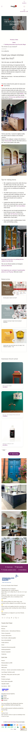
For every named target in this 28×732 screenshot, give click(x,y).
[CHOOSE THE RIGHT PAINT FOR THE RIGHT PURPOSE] (14, 312)
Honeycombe (8, 140)
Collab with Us (5, 642)
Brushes (3, 676)
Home (14, 42)
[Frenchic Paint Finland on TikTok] (13, 618)
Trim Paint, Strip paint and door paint (10, 674)
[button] (23, 729)
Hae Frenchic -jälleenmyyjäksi (8, 638)
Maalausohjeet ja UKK (6, 662)
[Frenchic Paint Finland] (14, 6)
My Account (4, 626)
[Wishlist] (24, 6)
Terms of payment (5, 633)
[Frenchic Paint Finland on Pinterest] (11, 618)
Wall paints (4, 667)
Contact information (6, 635)
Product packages (5, 679)
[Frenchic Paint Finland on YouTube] (18, 618)
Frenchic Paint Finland (11, 722)
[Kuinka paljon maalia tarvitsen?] (14, 288)
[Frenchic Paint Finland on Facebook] (4, 618)
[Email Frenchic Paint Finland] (2, 618)
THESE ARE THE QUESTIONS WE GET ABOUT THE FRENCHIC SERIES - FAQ (13, 346)
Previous (12, 39)
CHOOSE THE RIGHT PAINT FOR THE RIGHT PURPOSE (12, 321)
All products (4, 665)
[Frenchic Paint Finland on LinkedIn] (9, 618)
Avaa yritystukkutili (6, 640)
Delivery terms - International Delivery (10, 631)
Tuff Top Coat (13, 213)
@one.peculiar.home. (6, 265)
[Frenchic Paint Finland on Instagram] (7, 618)
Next (17, 39)
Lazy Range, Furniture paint (8, 672)
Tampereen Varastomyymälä (8, 647)
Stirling (21, 93)
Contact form (4, 713)
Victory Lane (12, 97)
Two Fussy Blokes (20, 205)
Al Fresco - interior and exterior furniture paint (12, 669)
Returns (3, 628)
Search (3, 660)
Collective (3, 654)
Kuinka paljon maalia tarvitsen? (10, 298)
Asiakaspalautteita (5, 649)
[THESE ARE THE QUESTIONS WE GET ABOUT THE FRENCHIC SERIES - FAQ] (14, 336)
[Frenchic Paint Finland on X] (16, 618)
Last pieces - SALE (5, 686)
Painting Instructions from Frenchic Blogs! (15, 44)
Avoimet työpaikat (6, 651)
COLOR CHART (5, 683)
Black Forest (21, 97)
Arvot (2, 644)
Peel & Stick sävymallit (7, 681)
